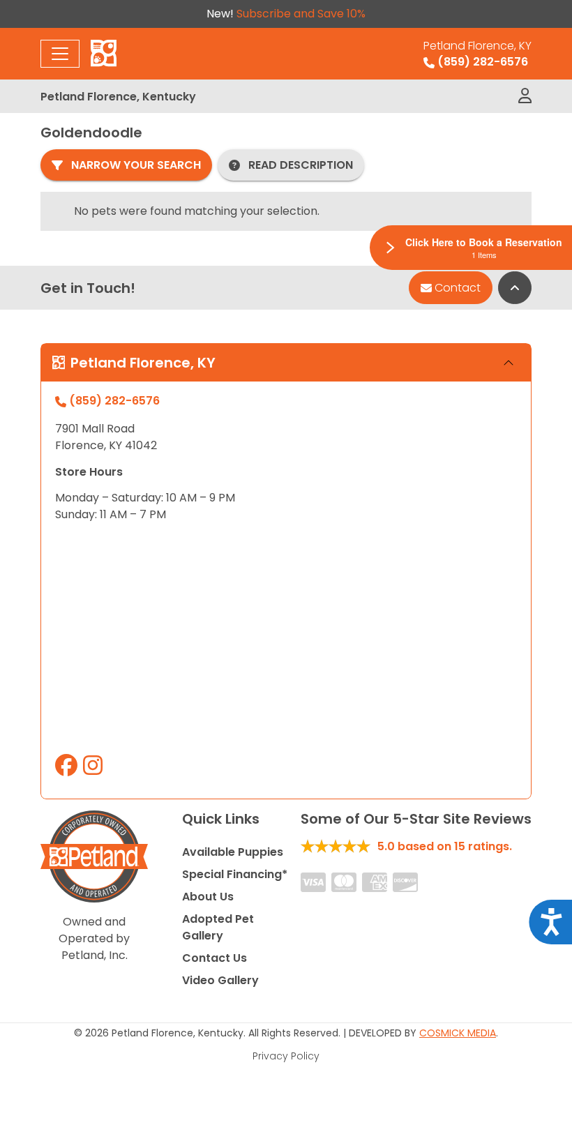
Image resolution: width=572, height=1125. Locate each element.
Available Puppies (232, 852)
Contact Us (214, 958)
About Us (208, 897)
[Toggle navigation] (60, 54)
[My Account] (525, 96)
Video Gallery (220, 980)
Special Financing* (234, 874)
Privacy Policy (286, 1056)
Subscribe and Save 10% (301, 14)
